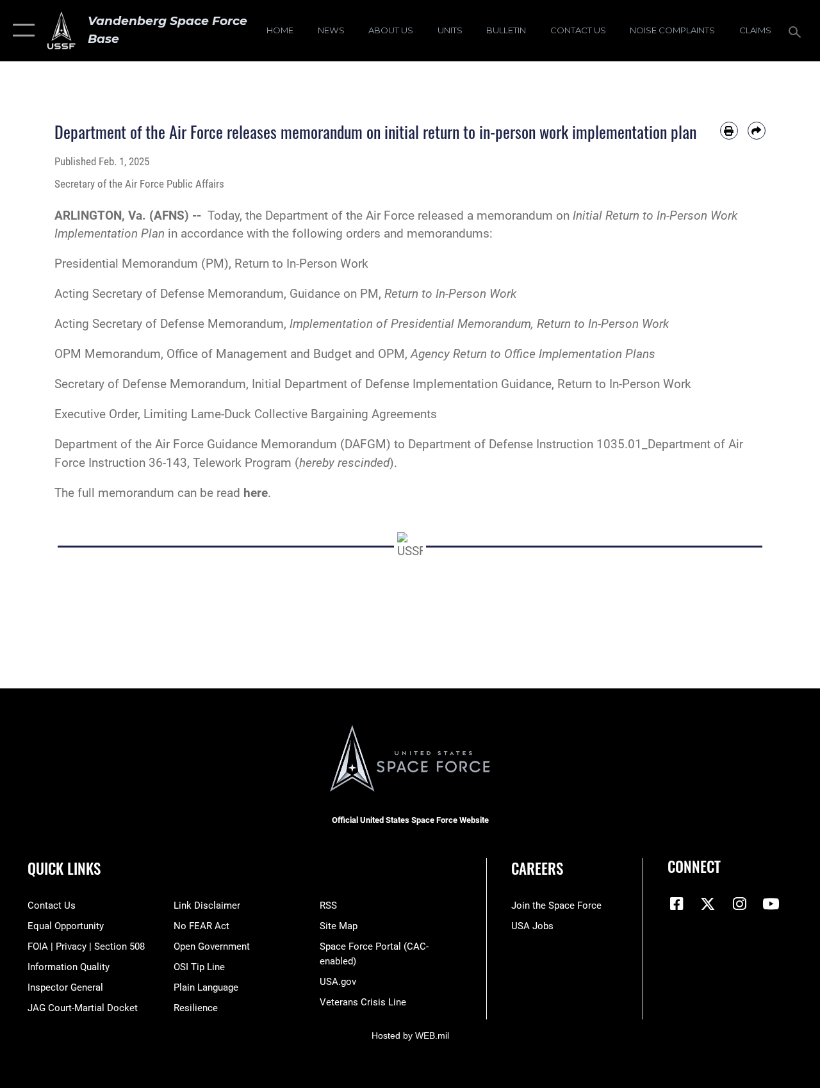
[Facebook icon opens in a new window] (677, 903)
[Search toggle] (797, 30)
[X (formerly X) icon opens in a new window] (708, 903)
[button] (21, 30)
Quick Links (64, 868)
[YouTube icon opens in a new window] (770, 903)
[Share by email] (757, 131)
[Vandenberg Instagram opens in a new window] (739, 903)
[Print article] (729, 131)
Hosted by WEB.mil (410, 1035)
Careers (537, 868)
